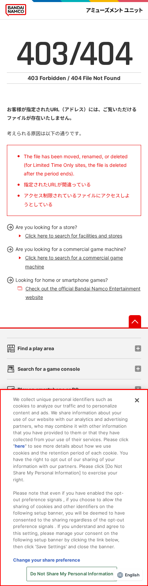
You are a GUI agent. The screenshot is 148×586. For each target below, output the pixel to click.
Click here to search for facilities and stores (73, 236)
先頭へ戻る (135, 321)
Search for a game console (49, 369)
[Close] (137, 400)
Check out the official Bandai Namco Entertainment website (82, 293)
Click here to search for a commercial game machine (74, 262)
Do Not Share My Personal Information (72, 573)
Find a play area (36, 348)
